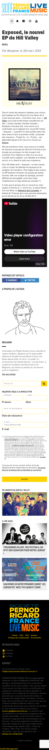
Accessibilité (36, 637)
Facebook (9, 650)
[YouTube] (36, 21)
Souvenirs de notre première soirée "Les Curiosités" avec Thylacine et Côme (24, 586)
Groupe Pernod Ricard (11, 439)
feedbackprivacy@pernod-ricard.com (23, 445)
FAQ (27, 635)
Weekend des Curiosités (28, 190)
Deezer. (5, 142)
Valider (24, 479)
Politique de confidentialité (18, 637)
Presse (15, 635)
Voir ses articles (9, 374)
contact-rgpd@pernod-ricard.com (15, 711)
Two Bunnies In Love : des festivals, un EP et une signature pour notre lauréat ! (24, 550)
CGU (21, 635)
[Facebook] (23, 21)
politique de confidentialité (12, 733)
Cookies (34, 635)
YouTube (8, 656)
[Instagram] (30, 21)
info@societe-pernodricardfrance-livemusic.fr (19, 671)
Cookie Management (9, 748)
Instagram (9, 653)
